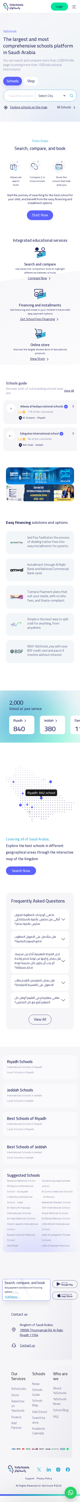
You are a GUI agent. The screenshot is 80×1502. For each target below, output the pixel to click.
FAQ (55, 1416)
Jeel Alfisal (12, 1245)
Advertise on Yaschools (18, 1406)
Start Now (40, 215)
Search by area (38, 1420)
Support (29, 1478)
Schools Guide (37, 1392)
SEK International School (56, 1207)
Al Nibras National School (56, 1218)
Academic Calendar (38, 1431)
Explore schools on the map (28, 107)
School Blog (60, 1410)
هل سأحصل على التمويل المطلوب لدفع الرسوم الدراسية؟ (35, 939)
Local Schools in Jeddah (20, 1100)
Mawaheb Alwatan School (56, 1202)
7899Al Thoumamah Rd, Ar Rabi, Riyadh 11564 (41, 1332)
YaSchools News (60, 1401)
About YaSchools (60, 1391)
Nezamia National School (21, 1180)
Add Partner (16, 1425)
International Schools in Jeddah (24, 1095)
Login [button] (59, 6)
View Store (37, 359)
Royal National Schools (55, 1213)
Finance (16, 1417)
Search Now (21, 870)
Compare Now (37, 278)
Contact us (27, 1345)
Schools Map (37, 1403)
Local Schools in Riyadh (20, 1072)
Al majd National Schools (21, 1218)
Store (15, 1395)
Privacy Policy (44, 1478)
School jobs (18, 1388)
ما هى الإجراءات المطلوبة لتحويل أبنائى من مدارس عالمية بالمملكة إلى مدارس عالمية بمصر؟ (37, 919)
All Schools (64, 107)
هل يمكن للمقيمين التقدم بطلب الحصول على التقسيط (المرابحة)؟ (35, 983)
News (36, 1384)
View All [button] (69, 391)
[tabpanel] (40, 100)
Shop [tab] (31, 81)
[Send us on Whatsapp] (71, 1493)
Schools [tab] (13, 81)
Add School (39, 1412)
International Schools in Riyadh (24, 1067)
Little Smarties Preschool (56, 1245)
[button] (74, 6)
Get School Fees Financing (37, 319)
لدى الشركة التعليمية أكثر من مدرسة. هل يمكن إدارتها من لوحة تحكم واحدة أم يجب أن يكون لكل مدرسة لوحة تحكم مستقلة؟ (38, 960)
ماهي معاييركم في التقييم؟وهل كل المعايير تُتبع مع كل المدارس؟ (37, 1000)
